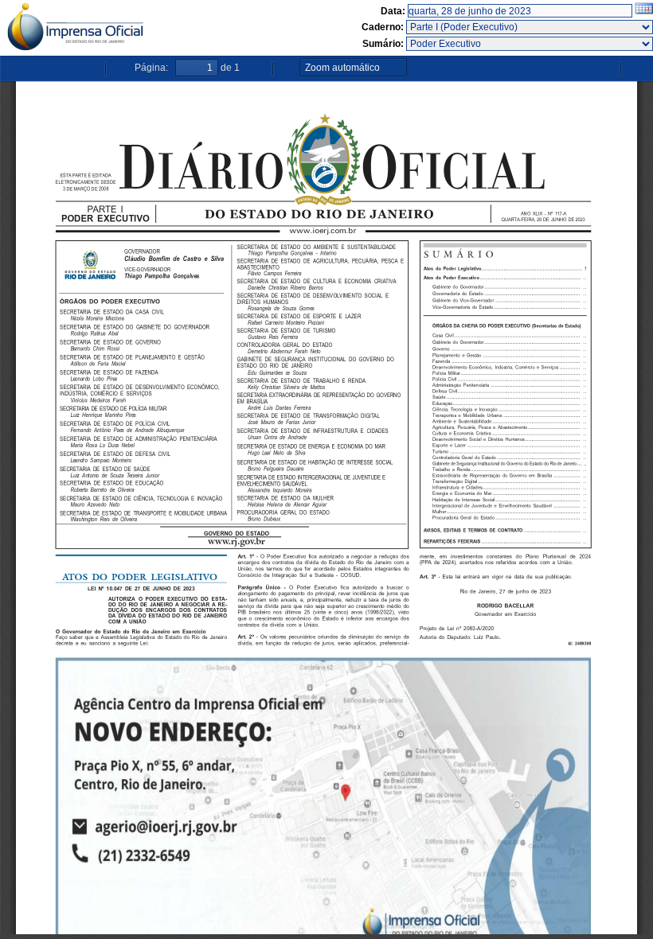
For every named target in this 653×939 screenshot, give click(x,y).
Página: (151, 67)
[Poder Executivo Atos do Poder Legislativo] (529, 43)
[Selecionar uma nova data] (644, 11)
